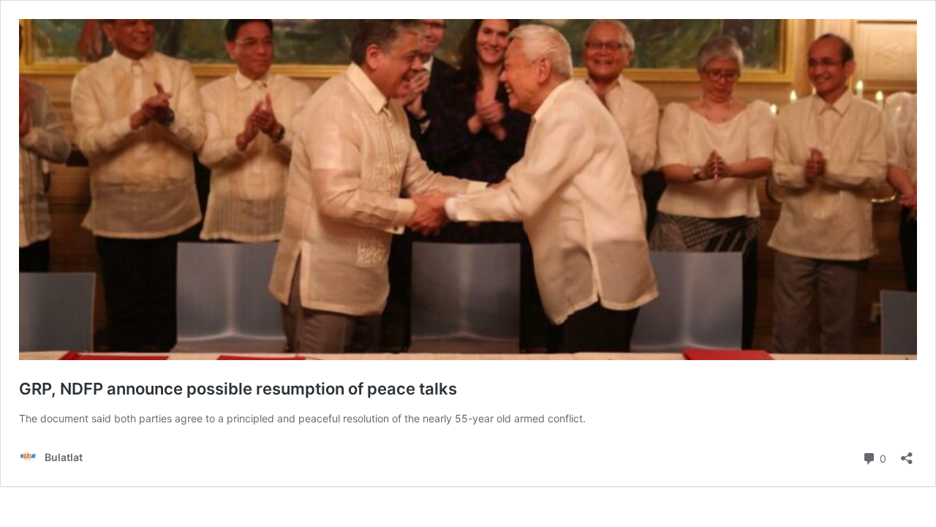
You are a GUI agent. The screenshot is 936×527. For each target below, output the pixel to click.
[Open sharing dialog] (907, 453)
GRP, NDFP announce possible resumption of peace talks (238, 388)
